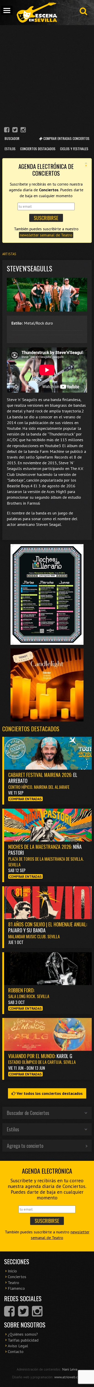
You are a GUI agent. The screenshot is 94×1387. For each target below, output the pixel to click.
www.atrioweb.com (68, 1377)
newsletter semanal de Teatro (46, 235)
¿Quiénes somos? (23, 1334)
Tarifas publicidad (23, 1340)
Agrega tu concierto (25, 1145)
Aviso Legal (18, 1345)
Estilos (10, 148)
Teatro (13, 1282)
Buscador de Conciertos (28, 1112)
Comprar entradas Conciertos (65, 138)
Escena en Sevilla (36, 12)
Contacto (16, 1351)
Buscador (12, 138)
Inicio (12, 1271)
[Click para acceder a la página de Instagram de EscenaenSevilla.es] (23, 130)
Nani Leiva (69, 1369)
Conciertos (17, 1276)
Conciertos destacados (30, 728)
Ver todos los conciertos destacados (49, 1093)
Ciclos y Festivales (74, 148)
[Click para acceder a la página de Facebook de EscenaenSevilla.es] (6, 130)
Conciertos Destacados (37, 148)
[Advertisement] (47, 74)
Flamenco (16, 1288)
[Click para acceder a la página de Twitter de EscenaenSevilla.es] (15, 130)
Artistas (9, 254)
